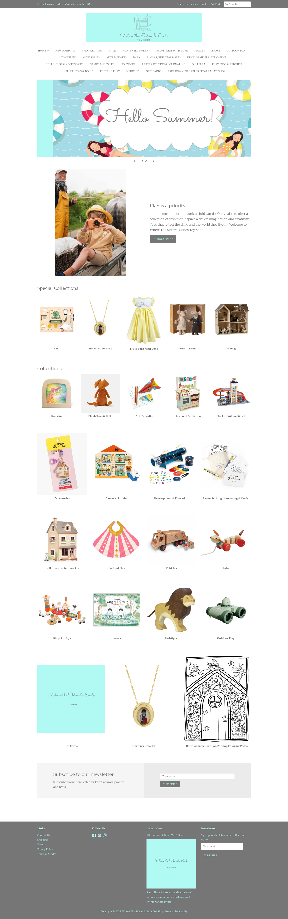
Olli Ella (199, 64)
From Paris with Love (172, 50)
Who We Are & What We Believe (165, 835)
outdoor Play (163, 239)
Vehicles (133, 71)
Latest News (154, 828)
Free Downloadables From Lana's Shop (196, 71)
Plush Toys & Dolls (79, 71)
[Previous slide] (134, 161)
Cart (217, 4)
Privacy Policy (45, 849)
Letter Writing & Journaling (163, 64)
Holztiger (128, 64)
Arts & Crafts (116, 57)
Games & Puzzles (102, 64)
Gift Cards (153, 71)
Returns (42, 845)
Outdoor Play (236, 50)
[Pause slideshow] (249, 161)
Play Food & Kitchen (227, 64)
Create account (198, 4)
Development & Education (206, 57)
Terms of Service (46, 854)
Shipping (42, 840)
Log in (180, 4)
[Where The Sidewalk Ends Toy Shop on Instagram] (104, 836)
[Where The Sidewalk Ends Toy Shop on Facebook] (94, 836)
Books (215, 50)
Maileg (199, 50)
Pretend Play (110, 71)
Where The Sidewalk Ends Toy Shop (143, 912)
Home (42, 50)
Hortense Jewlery (136, 50)
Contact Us (43, 835)
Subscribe (170, 784)
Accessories (91, 57)
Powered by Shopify (176, 912)
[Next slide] (153, 161)
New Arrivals (65, 50)
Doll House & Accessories (64, 64)
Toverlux (68, 57)
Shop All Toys (92, 50)
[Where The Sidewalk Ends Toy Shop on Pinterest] (99, 836)
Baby (136, 57)
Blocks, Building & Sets (164, 57)
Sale (112, 50)
